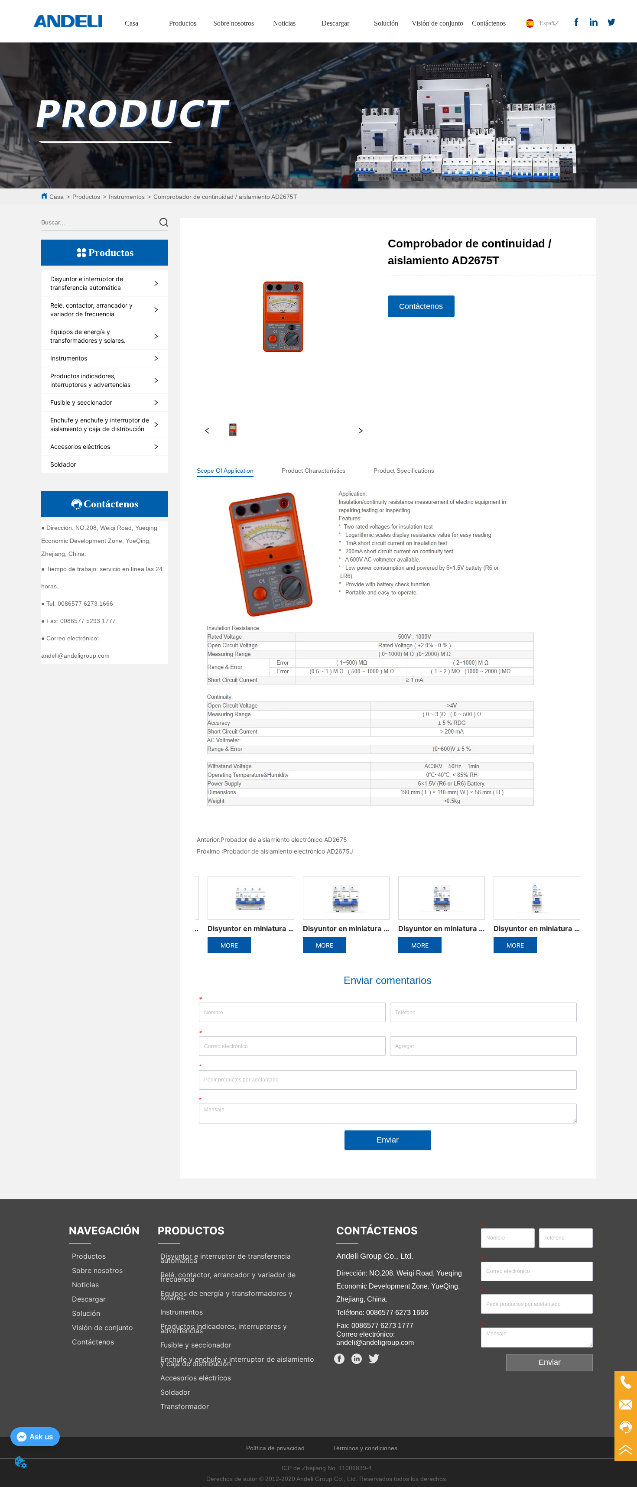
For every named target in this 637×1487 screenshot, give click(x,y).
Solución (386, 23)
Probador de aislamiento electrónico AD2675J (288, 851)
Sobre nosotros (233, 23)
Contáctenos (489, 23)
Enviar (388, 1140)
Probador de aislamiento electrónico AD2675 (284, 839)
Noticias (284, 23)
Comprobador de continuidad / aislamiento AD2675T (225, 196)
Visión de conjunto (437, 23)
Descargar (335, 23)
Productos (182, 23)
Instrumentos (127, 196)
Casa (131, 23)
